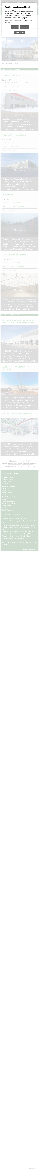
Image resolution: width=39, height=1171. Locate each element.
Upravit (15, 27)
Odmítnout (24, 27)
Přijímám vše (20, 32)
